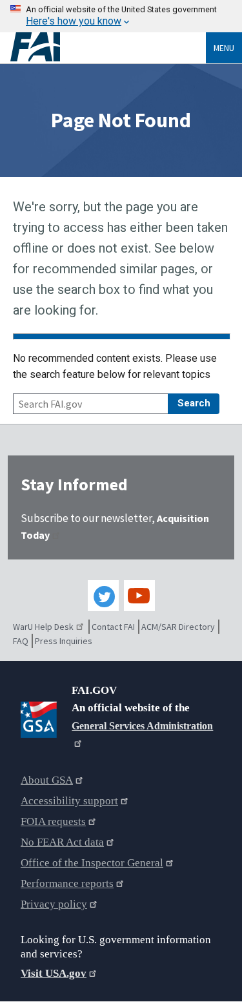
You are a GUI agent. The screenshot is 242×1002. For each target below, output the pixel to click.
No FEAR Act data (62, 842)
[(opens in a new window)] (41, 717)
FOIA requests (53, 821)
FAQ (20, 641)
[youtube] (139, 595)
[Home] (108, 47)
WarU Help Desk (43, 626)
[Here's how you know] (121, 16)
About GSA (47, 780)
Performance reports (67, 883)
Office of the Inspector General (92, 863)
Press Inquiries (63, 641)
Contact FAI (113, 626)
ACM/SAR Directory (178, 626)
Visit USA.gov (53, 973)
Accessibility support (69, 801)
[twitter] (103, 595)
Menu (224, 48)
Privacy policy (54, 904)
